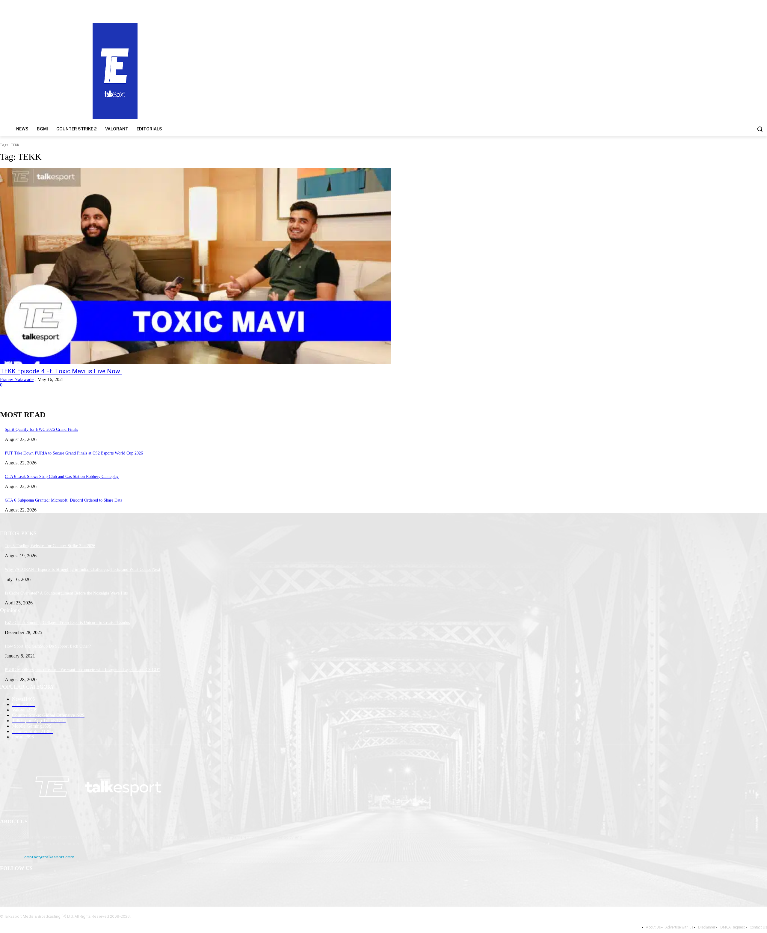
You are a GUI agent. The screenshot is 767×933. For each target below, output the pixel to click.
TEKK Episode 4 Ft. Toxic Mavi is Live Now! (61, 371)
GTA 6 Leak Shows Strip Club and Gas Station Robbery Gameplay (62, 476)
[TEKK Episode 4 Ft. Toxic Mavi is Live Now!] (195, 266)
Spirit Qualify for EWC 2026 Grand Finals (41, 429)
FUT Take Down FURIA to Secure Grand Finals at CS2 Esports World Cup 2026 (74, 453)
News (5, 360)
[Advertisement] (498, 70)
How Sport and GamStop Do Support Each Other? (48, 646)
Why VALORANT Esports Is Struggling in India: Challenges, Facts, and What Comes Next (82, 569)
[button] (760, 129)
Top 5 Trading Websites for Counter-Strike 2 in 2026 (50, 546)
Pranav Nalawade (17, 379)
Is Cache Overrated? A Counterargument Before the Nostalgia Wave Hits (66, 593)
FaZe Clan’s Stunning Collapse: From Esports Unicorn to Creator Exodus (67, 622)
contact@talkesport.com (49, 857)
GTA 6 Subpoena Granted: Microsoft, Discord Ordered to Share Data (63, 500)
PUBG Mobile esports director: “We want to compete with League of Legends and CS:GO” (82, 669)
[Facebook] (6, 884)
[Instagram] (21, 884)
